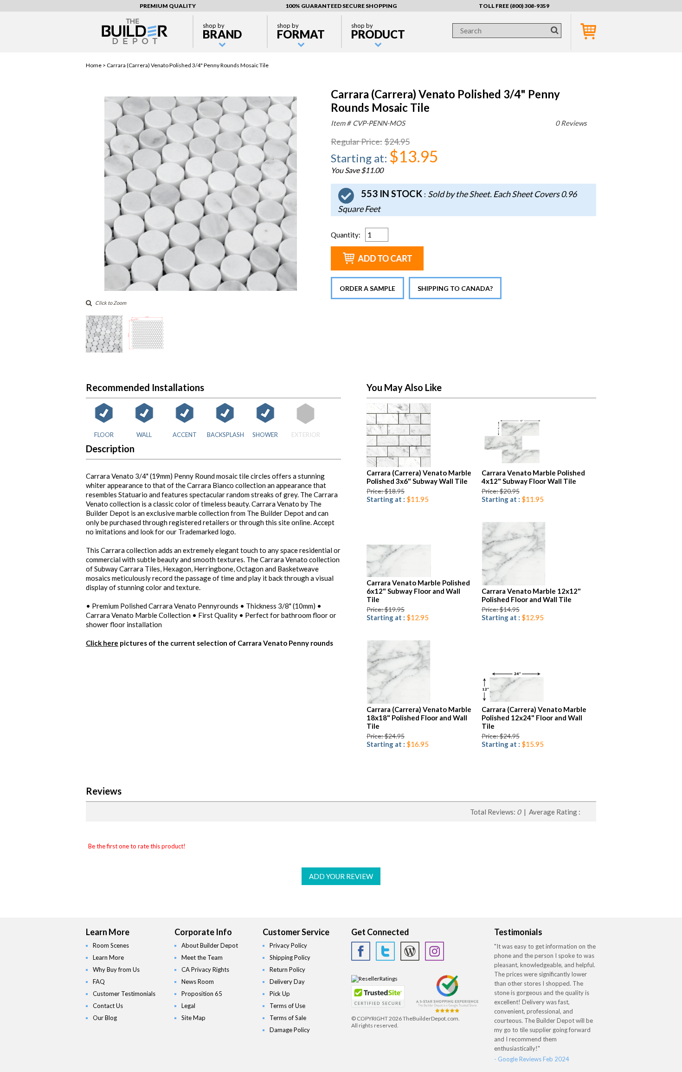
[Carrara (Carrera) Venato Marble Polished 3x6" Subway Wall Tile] (399, 465)
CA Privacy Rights (205, 969)
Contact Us (108, 1005)
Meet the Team (202, 957)
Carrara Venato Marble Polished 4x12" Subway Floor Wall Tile (533, 477)
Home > (96, 65)
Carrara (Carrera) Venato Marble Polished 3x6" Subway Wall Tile (419, 477)
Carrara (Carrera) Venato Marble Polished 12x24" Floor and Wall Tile (534, 717)
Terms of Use (287, 1005)
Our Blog (105, 1017)
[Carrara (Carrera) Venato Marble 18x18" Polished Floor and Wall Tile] (399, 701)
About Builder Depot (209, 945)
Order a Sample (367, 288)
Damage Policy (290, 1029)
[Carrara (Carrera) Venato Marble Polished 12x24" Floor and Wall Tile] (514, 701)
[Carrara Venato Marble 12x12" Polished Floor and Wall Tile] (514, 583)
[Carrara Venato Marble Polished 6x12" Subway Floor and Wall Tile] (399, 574)
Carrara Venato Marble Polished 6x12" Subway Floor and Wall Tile (418, 590)
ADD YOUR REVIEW (341, 876)
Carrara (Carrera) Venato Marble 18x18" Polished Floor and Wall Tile (419, 717)
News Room (197, 981)
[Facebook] (360, 951)
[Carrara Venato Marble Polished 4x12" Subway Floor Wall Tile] (514, 465)
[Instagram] (434, 951)
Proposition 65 (201, 993)
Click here (102, 643)
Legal (188, 1005)
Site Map (193, 1017)
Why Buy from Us (116, 969)
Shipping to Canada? (455, 288)
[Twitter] (385, 951)
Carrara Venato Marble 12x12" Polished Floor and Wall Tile (531, 595)
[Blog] (409, 951)
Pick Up (280, 993)
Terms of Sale (288, 1017)
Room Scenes (111, 945)
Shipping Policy (290, 957)
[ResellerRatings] (374, 978)
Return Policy (287, 969)
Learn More (108, 957)
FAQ (99, 981)
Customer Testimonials (124, 993)
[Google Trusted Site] (447, 1011)
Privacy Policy (288, 945)
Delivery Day (287, 981)
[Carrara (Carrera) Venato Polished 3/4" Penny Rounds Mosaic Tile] (200, 288)
